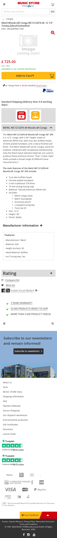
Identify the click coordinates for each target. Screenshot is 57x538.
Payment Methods (12, 405)
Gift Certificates (10, 424)
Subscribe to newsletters (27, 351)
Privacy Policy (29, 521)
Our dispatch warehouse (15, 415)
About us (7, 382)
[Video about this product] (21, 115)
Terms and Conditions (28, 524)
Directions (8, 429)
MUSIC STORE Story (12, 391)
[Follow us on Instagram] (29, 535)
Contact (5, 521)
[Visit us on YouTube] (34, 535)
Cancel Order (9, 434)
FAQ (5, 401)
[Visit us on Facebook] (23, 535)
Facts (5, 387)
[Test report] (35, 115)
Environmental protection (15, 420)
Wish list (10, 285)
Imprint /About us (16, 521)
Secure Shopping (11, 410)
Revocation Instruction (45, 521)
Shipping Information (13, 396)
